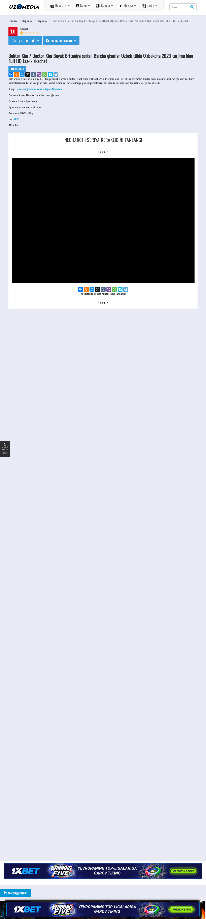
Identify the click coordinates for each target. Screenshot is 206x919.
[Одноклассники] (16, 74)
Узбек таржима (35, 89)
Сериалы (27, 21)
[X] (27, 74)
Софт (150, 5)
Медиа (128, 5)
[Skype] (50, 74)
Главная (12, 21)
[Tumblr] (33, 74)
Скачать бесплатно (60, 40)
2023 (16, 119)
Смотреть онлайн (24, 40)
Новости (60, 5)
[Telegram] (56, 74)
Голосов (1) (24, 28)
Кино (83, 5)
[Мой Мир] (22, 74)
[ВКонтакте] (10, 74)
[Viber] (39, 74)
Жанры (105, 5)
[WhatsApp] (44, 74)
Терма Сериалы (53, 89)
